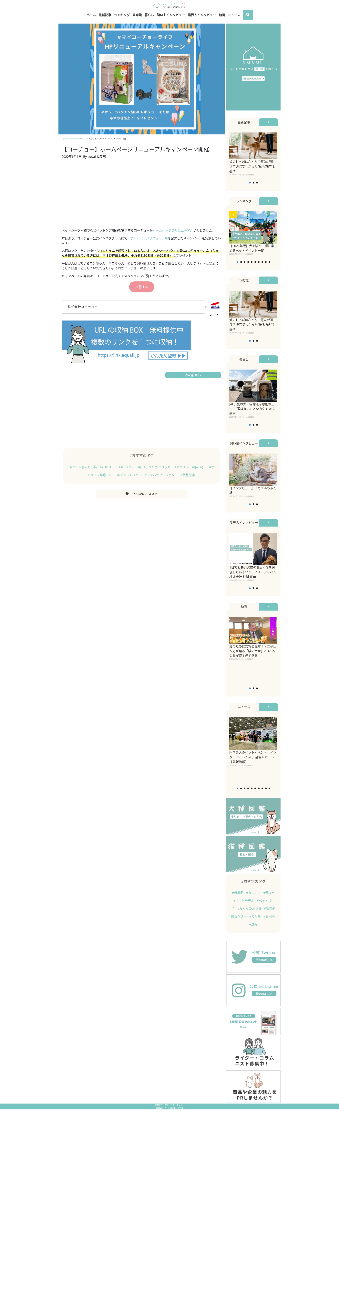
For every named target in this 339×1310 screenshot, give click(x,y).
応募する (141, 287)
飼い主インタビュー (171, 15)
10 (269, 262)
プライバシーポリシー (174, 1105)
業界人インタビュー (202, 15)
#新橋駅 (238, 893)
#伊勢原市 (187, 475)
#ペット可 (134, 467)
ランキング (122, 15)
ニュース (234, 15)
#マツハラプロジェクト (162, 475)
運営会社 (159, 1105)
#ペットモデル (244, 900)
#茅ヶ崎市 (199, 467)
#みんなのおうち (249, 908)
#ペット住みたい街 (84, 467)
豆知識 (137, 15)
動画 (222, 15)
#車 (122, 467)
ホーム (91, 15)
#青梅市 (269, 893)
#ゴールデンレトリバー (125, 475)
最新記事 (105, 15)
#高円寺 (269, 916)
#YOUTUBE (108, 467)
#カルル (255, 916)
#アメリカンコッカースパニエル (167, 467)
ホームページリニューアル (149, 238)
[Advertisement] (141, 195)
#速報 (253, 924)
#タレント (254, 893)
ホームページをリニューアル (173, 230)
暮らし (149, 15)
